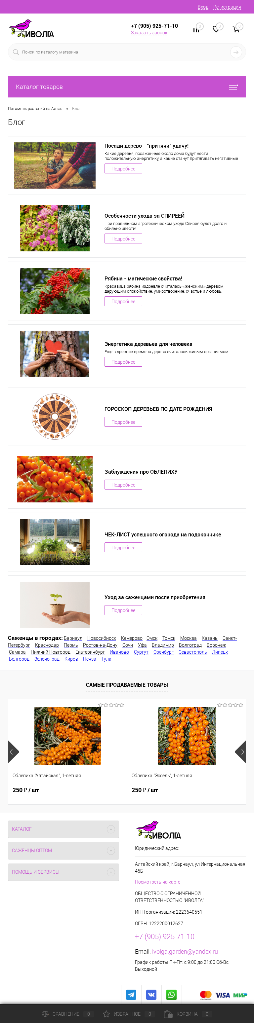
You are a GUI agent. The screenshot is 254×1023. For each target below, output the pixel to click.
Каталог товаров (39, 86)
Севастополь (193, 652)
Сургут (141, 652)
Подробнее (123, 168)
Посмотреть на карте (157, 882)
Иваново (119, 652)
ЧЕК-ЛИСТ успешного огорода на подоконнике (163, 534)
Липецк (220, 652)
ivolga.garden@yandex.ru (185, 951)
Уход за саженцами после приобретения (155, 597)
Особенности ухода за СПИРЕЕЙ (145, 215)
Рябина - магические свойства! (143, 278)
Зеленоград (47, 659)
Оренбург (163, 652)
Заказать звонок (149, 32)
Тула (106, 659)
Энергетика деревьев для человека (148, 344)
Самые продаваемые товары (127, 684)
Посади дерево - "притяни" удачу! (147, 145)
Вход (203, 7)
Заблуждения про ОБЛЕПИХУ (141, 471)
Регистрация (227, 7)
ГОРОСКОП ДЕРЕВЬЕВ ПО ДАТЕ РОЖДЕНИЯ (158, 409)
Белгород (19, 659)
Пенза (89, 659)
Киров (71, 659)
